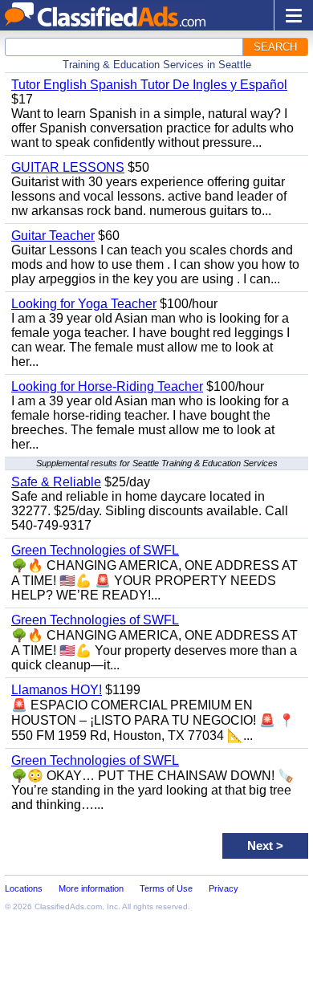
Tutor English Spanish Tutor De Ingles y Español (149, 84)
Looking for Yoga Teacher (83, 304)
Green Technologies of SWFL (95, 550)
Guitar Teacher (53, 235)
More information (91, 888)
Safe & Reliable (56, 482)
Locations (24, 888)
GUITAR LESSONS (67, 167)
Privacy (223, 888)
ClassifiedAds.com (68, 906)
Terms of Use (166, 888)
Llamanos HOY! (56, 690)
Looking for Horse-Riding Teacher (107, 386)
